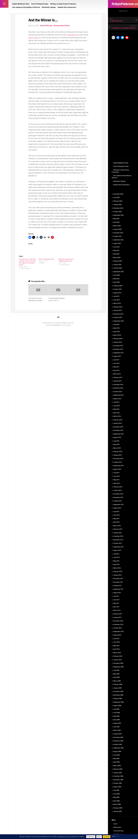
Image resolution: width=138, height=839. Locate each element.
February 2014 (117, 487)
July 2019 (116, 296)
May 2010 (116, 645)
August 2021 (117, 243)
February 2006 (117, 769)
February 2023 (117, 201)
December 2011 (118, 578)
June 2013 (116, 515)
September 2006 (118, 748)
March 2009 (117, 681)
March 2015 (117, 448)
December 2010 (118, 621)
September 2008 (118, 702)
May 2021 (116, 250)
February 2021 (117, 261)
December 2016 (118, 384)
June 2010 (116, 642)
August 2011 (117, 592)
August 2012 (117, 550)
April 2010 (116, 649)
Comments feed (118, 831)
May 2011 (116, 603)
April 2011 (116, 607)
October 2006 (117, 744)
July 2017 (116, 360)
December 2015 (118, 427)
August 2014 (117, 469)
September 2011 (118, 589)
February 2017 (117, 377)
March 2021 (117, 257)
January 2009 (117, 688)
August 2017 (117, 356)
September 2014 (118, 465)
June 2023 (116, 197)
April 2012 (116, 564)
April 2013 (116, 522)
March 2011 (117, 610)
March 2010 (117, 652)
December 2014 (118, 458)
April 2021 (116, 254)
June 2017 (116, 363)
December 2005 (118, 776)
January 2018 (117, 342)
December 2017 (118, 345)
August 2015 (117, 437)
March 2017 (117, 374)
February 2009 (117, 684)
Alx (69, 325)
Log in (115, 824)
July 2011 (116, 596)
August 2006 (117, 751)
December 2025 (118, 194)
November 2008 (118, 695)
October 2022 (117, 211)
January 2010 (117, 660)
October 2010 (117, 628)
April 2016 (116, 413)
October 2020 (117, 268)
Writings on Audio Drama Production (120, 171)
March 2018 (117, 335)
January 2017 (117, 381)
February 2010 (117, 656)
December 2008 (118, 691)
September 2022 (118, 215)
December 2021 (118, 233)
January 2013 (117, 532)
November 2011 (118, 582)
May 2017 (116, 367)
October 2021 (117, 236)
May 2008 (116, 716)
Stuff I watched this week (46, 259)
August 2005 (117, 787)
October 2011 (117, 585)
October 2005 (117, 783)
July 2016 (116, 402)
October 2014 (117, 462)
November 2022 (118, 208)
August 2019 (117, 293)
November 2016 (118, 388)
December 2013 (118, 494)
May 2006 (116, 758)
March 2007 (117, 730)
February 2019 (117, 307)
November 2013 (118, 497)
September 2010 (118, 631)
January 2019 (117, 310)
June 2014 (116, 476)
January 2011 (117, 617)
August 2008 (117, 705)
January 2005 (117, 811)
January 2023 (117, 204)
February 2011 (117, 614)
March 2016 (117, 416)
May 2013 (116, 518)
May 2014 (116, 480)
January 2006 (117, 772)
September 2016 (118, 395)
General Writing (46, 26)
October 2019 (117, 289)
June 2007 (116, 727)
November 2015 (118, 430)
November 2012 (118, 540)
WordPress (57, 325)
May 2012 (116, 561)
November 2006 (118, 741)
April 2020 (116, 282)
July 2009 (116, 670)
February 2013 (117, 529)
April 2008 (116, 719)
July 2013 (116, 511)
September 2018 (118, 321)
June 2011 (116, 599)
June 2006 (116, 755)
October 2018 (117, 317)
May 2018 (116, 328)
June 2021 (116, 247)
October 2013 (117, 501)
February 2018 (117, 338)
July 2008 (116, 709)
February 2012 (117, 571)
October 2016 (117, 391)
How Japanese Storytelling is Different (121, 177)
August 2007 (117, 723)
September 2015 (118, 434)
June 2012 (116, 557)
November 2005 (118, 779)
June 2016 (116, 405)
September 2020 (118, 271)
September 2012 (118, 547)
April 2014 (116, 483)
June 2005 (116, 794)
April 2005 (116, 801)
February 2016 (117, 420)
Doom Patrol (33, 38)
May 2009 (116, 674)
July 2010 (116, 638)
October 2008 (117, 698)
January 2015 (117, 455)
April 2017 (116, 370)
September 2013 (118, 504)
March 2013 (117, 525)
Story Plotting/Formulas (121, 166)
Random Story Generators (121, 184)
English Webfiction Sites (120, 163)
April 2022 (116, 222)
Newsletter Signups (119, 181)
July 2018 (116, 324)
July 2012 (116, 554)
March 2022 (117, 225)
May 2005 (116, 797)
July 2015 (116, 441)
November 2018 (118, 314)
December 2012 (118, 536)
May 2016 (116, 409)
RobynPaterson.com (123, 4)
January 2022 (117, 229)
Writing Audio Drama (62, 26)
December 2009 (118, 663)
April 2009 (116, 677)
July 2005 (116, 790)
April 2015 (116, 444)
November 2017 (118, 349)
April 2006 (116, 762)
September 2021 (118, 240)
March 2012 (117, 568)
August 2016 (117, 398)
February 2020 (117, 286)
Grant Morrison (73, 35)
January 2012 (117, 575)
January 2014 (117, 490)
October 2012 (117, 543)
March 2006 (117, 765)
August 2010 (117, 635)
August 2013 (117, 508)
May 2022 (116, 218)
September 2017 (118, 352)
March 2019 (117, 303)
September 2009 (118, 667)
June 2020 (116, 275)
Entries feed (117, 827)
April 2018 (116, 331)
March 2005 (117, 804)
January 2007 (117, 734)
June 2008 (116, 712)
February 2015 (117, 451)
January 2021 (117, 264)
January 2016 (117, 423)
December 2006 (118, 737)
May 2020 (116, 278)
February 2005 (117, 808)
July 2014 (116, 472)
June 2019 (116, 300)
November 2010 (118, 624)
